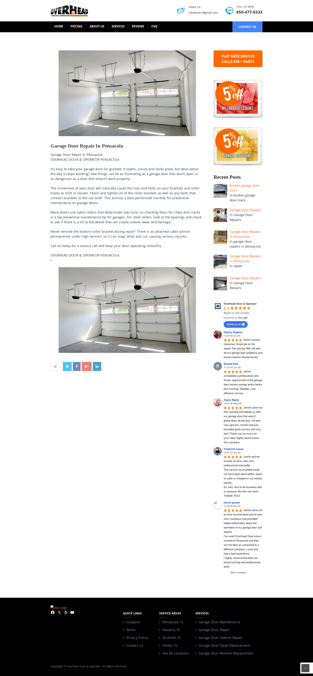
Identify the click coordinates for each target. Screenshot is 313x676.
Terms (131, 630)
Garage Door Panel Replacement (224, 645)
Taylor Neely (231, 400)
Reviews (138, 26)
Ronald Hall (231, 364)
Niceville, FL (171, 637)
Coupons (133, 622)
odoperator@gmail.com (203, 12)
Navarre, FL (171, 630)
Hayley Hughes (233, 332)
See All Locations (175, 653)
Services (118, 26)
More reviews (238, 572)
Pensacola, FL (173, 622)
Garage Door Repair (214, 630)
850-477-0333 (249, 12)
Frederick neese (233, 449)
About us (97, 26)
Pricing (76, 26)
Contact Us (134, 645)
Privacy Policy (137, 637)
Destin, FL (170, 645)
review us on (233, 324)
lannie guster (232, 502)
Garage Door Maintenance (219, 622)
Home (58, 26)
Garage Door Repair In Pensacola (87, 146)
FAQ (154, 26)
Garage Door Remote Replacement (226, 653)
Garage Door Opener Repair (221, 637)
